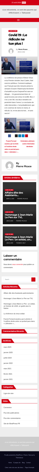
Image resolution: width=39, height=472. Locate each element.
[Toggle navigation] (18, 20)
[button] (32, 20)
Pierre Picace (23, 49)
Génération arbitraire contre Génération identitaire (27, 143)
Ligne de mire (13, 31)
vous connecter (17, 264)
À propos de (16, 462)
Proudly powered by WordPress (13, 455)
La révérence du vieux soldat (14, 314)
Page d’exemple (29, 467)
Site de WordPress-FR (12, 423)
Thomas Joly (21, 243)
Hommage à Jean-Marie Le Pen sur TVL (19, 216)
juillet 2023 (8, 358)
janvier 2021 (8, 379)
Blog (23, 462)
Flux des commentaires (12, 418)
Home (10, 462)
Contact (28, 462)
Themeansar (19, 457)
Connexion (8, 407)
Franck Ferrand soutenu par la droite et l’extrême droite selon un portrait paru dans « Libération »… (11, 146)
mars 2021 (7, 368)
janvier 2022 (8, 363)
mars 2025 (7, 347)
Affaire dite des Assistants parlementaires (14, 195)
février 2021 (8, 374)
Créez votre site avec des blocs (14, 467)
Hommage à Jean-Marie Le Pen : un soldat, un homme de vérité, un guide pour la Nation (19, 306)
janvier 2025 (8, 352)
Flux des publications (11, 413)
